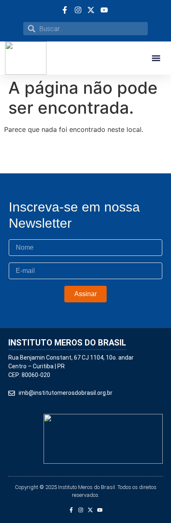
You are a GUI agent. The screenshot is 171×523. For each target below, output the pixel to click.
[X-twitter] (90, 510)
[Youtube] (100, 510)
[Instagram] (80, 510)
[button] (156, 58)
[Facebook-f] (71, 510)
